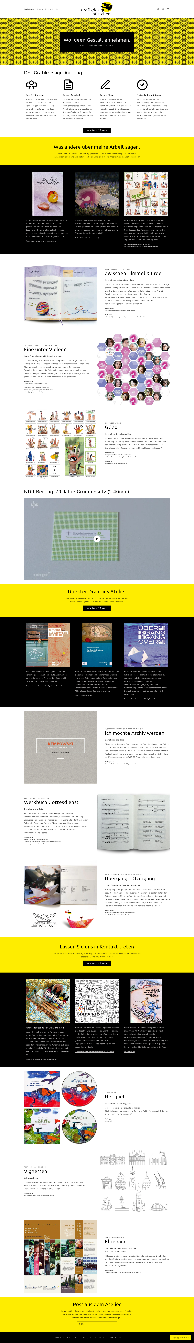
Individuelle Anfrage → (97, 130)
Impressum (135, 1338)
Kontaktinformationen (122, 1338)
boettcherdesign (65, 1338)
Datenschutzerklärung (81, 1338)
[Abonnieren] (114, 1324)
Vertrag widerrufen (181, 1338)
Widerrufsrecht (103, 1338)
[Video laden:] (97, 539)
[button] (39, 9)
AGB (111, 1338)
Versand (93, 1338)
